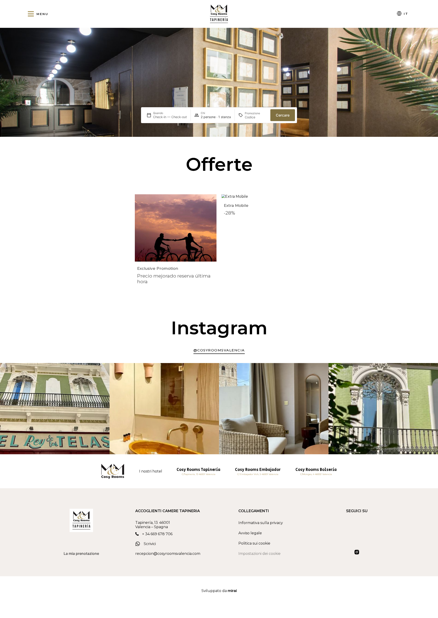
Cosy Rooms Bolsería (316, 470)
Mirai (232, 591)
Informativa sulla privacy (260, 523)
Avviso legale (250, 533)
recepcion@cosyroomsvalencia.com (167, 553)
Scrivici (150, 544)
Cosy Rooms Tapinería (198, 470)
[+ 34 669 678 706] (137, 534)
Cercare (282, 115)
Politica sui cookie (254, 543)
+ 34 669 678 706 (157, 534)
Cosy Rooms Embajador (258, 470)
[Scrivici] (137, 543)
